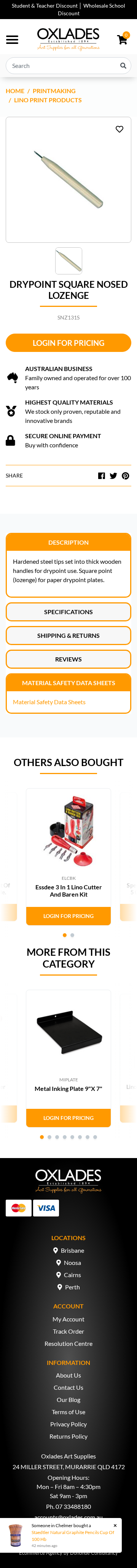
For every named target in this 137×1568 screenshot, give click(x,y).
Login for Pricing (68, 342)
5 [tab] (72, 1137)
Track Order (68, 1331)
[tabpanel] (68, 857)
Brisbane (72, 1250)
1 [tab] (65, 935)
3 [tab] (57, 1137)
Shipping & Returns (68, 635)
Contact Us (68, 1387)
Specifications (68, 611)
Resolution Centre (68, 1343)
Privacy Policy (68, 1424)
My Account (68, 1319)
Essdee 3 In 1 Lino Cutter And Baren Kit (68, 890)
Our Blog (68, 1399)
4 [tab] (65, 1137)
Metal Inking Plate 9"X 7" (68, 1088)
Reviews (68, 659)
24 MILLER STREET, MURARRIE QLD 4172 (69, 1466)
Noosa (72, 1262)
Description (68, 542)
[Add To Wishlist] (119, 129)
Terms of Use (68, 1411)
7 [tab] (87, 1137)
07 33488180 (73, 1506)
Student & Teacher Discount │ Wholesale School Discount (68, 9)
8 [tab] (95, 1137)
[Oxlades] (68, 39)
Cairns (72, 1274)
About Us (68, 1375)
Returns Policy (68, 1436)
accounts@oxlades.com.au (68, 1517)
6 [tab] (80, 1137)
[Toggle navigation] (12, 39)
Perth (72, 1287)
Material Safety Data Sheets (68, 682)
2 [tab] (72, 935)
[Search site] (123, 65)
